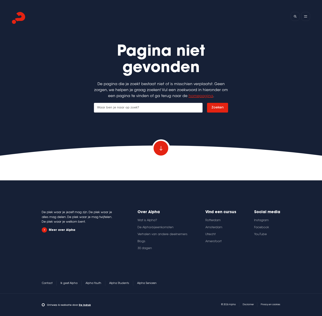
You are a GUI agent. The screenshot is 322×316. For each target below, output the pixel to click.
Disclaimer (248, 305)
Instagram (261, 220)
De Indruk (85, 305)
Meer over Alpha (62, 230)
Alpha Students (119, 283)
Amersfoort (213, 241)
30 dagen (145, 248)
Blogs (141, 241)
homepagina (201, 96)
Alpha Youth (93, 283)
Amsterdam (213, 227)
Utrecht (210, 234)
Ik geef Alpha (69, 283)
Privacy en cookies (270, 305)
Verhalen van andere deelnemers (162, 234)
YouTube (260, 234)
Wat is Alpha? (147, 220)
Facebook (261, 227)
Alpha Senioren (147, 283)
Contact (47, 283)
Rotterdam (213, 220)
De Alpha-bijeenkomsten (155, 227)
